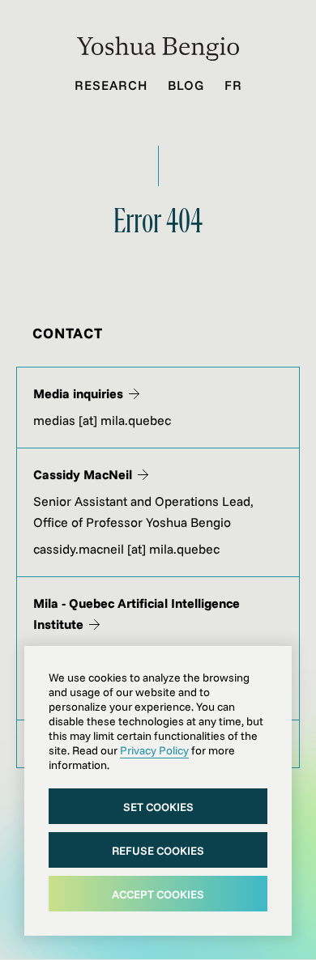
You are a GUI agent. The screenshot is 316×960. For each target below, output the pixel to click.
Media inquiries (78, 393)
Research (111, 85)
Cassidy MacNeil (82, 474)
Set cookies (158, 807)
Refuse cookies (158, 850)
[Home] (158, 56)
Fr (233, 85)
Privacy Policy (154, 750)
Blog (186, 85)
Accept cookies (158, 894)
